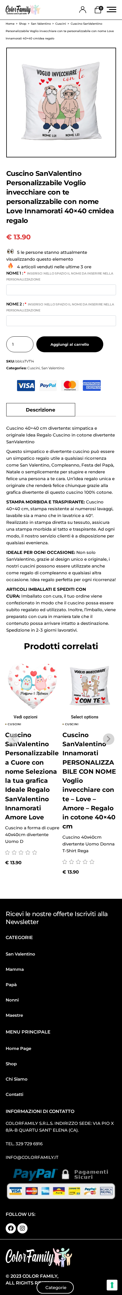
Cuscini (33, 368)
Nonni (12, 1000)
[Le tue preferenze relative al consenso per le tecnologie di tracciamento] (112, 1285)
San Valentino (52, 368)
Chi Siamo (17, 1079)
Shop (11, 1063)
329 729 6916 (29, 1143)
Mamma (15, 969)
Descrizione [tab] (40, 410)
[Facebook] (11, 1228)
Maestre (14, 1015)
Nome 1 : (59, 276)
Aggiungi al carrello (70, 344)
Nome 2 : (60, 306)
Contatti (14, 1094)
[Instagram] (22, 1228)
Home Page (18, 1048)
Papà (11, 984)
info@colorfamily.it (32, 1157)
